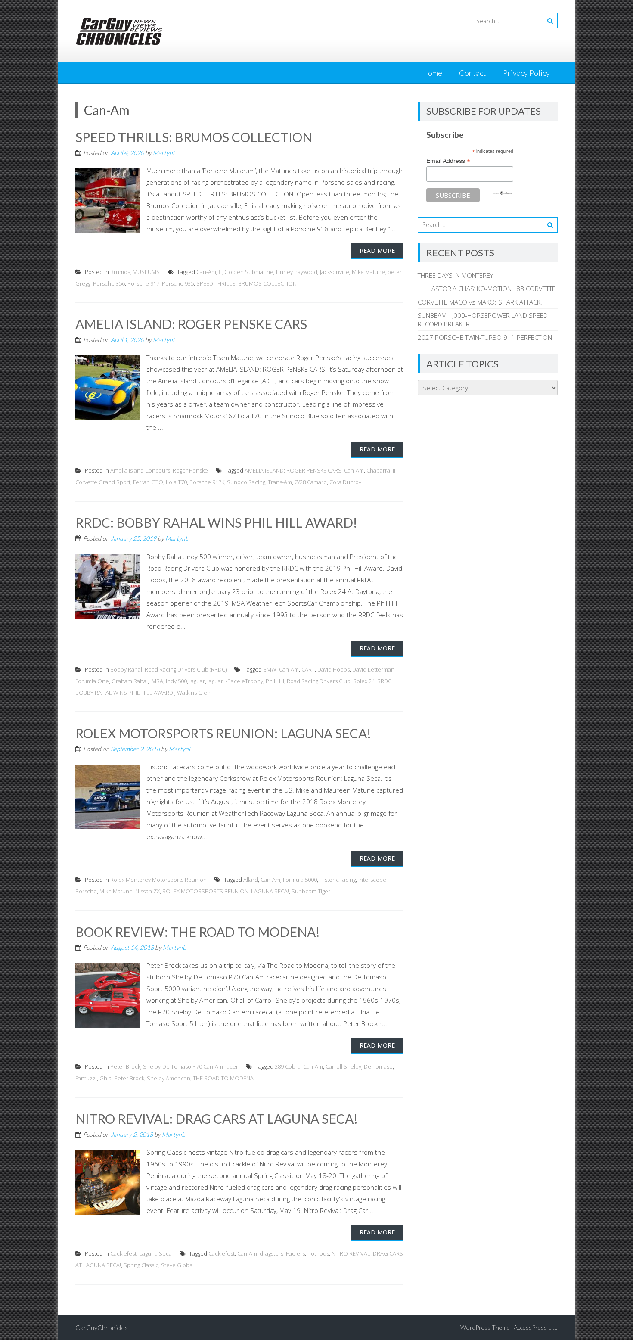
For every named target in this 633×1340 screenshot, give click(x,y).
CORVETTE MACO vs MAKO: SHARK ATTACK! (480, 302)
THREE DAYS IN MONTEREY (455, 275)
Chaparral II (380, 470)
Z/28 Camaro (311, 482)
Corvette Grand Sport (102, 482)
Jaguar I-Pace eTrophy (235, 681)
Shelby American (168, 1078)
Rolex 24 (364, 681)
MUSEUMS (146, 272)
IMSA (156, 681)
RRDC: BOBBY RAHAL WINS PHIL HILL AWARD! (216, 522)
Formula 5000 (300, 879)
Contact (472, 73)
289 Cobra (288, 1066)
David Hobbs (333, 669)
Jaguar (197, 681)
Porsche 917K (206, 482)
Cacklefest (123, 1253)
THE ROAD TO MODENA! (224, 1078)
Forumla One (92, 681)
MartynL (164, 152)
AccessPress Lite (536, 1327)
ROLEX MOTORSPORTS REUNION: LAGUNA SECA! (223, 733)
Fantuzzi (86, 1078)
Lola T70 (176, 482)
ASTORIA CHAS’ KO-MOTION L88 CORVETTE (486, 288)
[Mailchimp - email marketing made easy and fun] (502, 193)
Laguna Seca (155, 1253)
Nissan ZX (147, 891)
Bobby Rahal (126, 669)
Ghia (105, 1078)
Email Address (448, 161)
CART (308, 669)
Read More (377, 250)
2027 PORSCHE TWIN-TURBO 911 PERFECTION (485, 337)
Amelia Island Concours (140, 470)
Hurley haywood (296, 272)
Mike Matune (368, 272)
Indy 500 (176, 681)
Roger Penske (190, 470)
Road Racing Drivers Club (319, 681)
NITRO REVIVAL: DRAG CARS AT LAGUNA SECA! (216, 1118)
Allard (250, 879)
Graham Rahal (130, 681)
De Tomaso (378, 1066)
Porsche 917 (143, 283)
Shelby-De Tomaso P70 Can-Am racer (190, 1066)
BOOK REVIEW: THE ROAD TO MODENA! (197, 931)
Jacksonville (334, 272)
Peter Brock (125, 1066)
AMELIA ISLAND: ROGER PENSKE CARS (191, 324)
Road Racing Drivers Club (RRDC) (186, 669)
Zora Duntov (345, 482)
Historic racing (338, 879)
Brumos (120, 272)
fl (220, 272)
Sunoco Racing (246, 482)
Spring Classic (141, 1265)
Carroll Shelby (343, 1066)
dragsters (271, 1253)
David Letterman (373, 669)
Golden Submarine (248, 272)
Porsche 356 (109, 283)
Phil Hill (275, 681)
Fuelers (295, 1253)
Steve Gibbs (176, 1265)
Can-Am (206, 272)
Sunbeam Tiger (311, 891)
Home (432, 73)
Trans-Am (280, 482)
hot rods (318, 1253)
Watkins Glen (194, 692)
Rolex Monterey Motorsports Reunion (158, 879)
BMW (269, 669)
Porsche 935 (178, 283)
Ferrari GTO (148, 482)
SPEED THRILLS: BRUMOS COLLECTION (193, 137)
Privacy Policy (526, 73)
